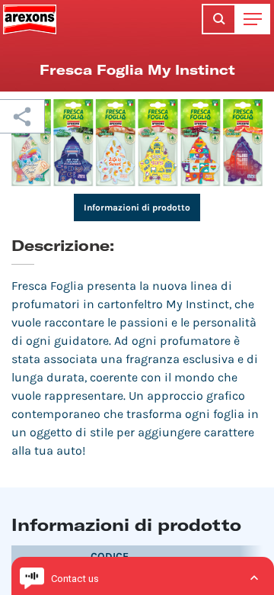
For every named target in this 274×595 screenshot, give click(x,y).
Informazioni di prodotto (137, 207)
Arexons (29, 19)
